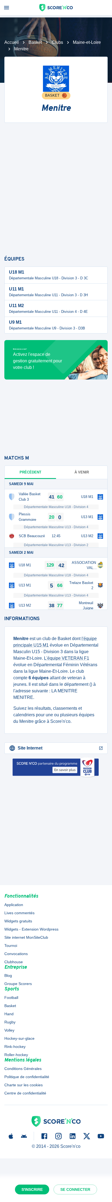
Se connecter (75, 1189)
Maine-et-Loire (87, 42)
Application (13, 905)
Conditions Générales (23, 1068)
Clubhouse (13, 962)
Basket (35, 42)
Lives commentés (19, 913)
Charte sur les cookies (23, 1085)
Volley (9, 1030)
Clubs (57, 42)
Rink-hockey (15, 1046)
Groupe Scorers (18, 983)
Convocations (16, 954)
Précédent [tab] (30, 472)
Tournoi (10, 945)
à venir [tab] (81, 472)
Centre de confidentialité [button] (25, 1093)
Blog (8, 975)
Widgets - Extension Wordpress (31, 929)
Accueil (11, 42)
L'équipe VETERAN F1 (66, 658)
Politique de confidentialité (26, 1077)
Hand (9, 1014)
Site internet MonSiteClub (26, 937)
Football (11, 997)
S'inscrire (32, 1189)
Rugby (9, 1022)
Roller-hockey (16, 1055)
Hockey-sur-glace (19, 1038)
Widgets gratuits (18, 921)
